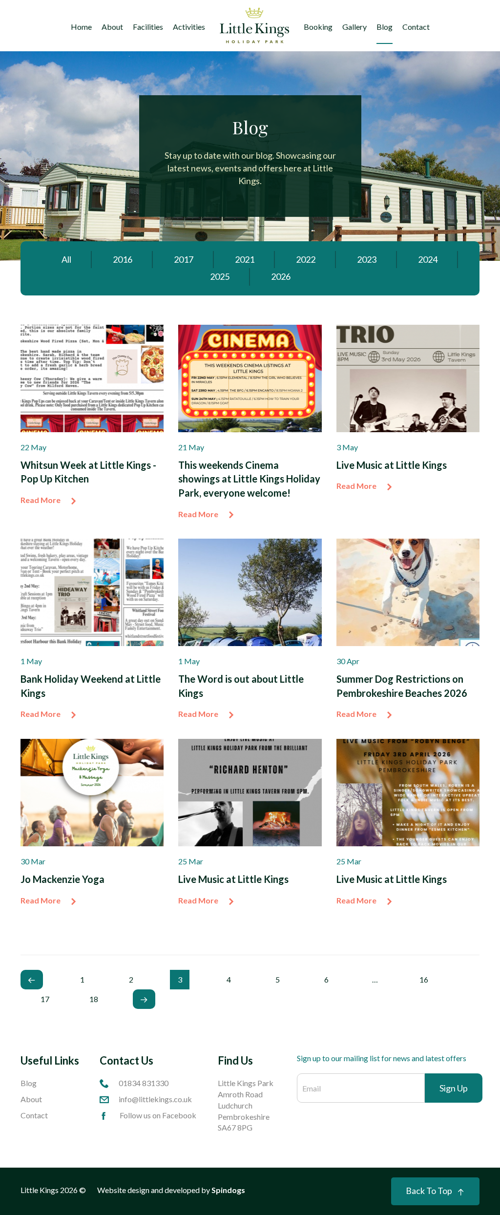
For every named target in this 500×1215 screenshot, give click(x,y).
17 (45, 999)
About (112, 26)
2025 (219, 276)
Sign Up (453, 1088)
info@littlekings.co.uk (155, 1099)
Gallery (354, 26)
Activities (189, 26)
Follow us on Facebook (158, 1115)
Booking (318, 26)
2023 (366, 259)
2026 (281, 276)
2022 (305, 259)
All (66, 259)
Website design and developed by (171, 1189)
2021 (244, 259)
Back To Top (429, 1190)
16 (423, 979)
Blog (384, 26)
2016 (122, 259)
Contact (416, 26)
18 (93, 999)
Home (81, 26)
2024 (428, 259)
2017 (183, 259)
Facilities (148, 26)
